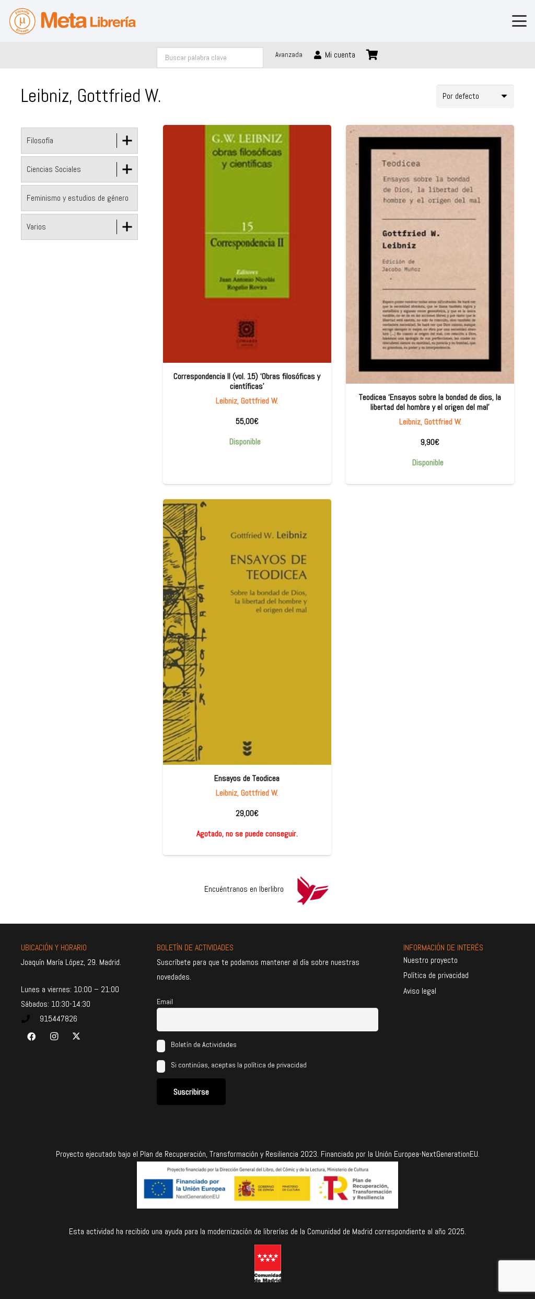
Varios (36, 226)
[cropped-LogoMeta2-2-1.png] (72, 21)
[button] (519, 21)
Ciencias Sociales (54, 169)
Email (165, 1001)
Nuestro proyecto (430, 960)
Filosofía (40, 140)
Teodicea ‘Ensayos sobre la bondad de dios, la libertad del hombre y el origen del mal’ (430, 402)
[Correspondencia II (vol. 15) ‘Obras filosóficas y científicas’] (247, 244)
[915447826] (30, 1019)
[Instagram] (53, 1036)
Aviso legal (419, 990)
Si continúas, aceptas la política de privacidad (239, 1065)
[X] (76, 1036)
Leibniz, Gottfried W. (247, 400)
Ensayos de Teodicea (247, 778)
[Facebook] (31, 1036)
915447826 (58, 1018)
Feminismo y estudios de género (78, 197)
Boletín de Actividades (203, 1044)
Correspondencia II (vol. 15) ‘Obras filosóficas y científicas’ (246, 381)
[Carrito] (372, 55)
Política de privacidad (436, 975)
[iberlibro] (312, 889)
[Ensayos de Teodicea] (247, 632)
